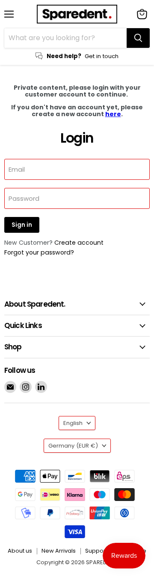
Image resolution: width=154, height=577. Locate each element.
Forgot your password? (39, 252)
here (113, 114)
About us (20, 551)
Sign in (22, 225)
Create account (79, 242)
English (73, 423)
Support (96, 551)
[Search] (138, 38)
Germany (73, 446)
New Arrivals (58, 551)
